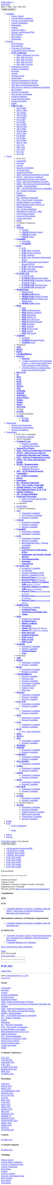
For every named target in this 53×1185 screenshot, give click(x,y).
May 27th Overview (24, 62)
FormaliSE (26, 241)
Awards (14, 73)
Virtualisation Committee (32, 816)
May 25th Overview (24, 57)
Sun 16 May (21, 108)
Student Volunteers (24, 207)
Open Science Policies (25, 214)
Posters (19, 193)
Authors (14, 27)
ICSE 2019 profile (13, 857)
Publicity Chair (28, 688)
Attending (10, 14)
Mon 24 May (21, 126)
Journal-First (16, 78)
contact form (6, 971)
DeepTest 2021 (7, 1093)
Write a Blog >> (7, 2)
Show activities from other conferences (17, 947)
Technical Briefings (19, 96)
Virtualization (27, 501)
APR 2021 (5, 1084)
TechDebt (26, 338)
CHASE (25, 230)
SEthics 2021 (6, 1123)
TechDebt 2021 (7, 1074)
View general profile (8, 956)
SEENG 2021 (6, 1109)
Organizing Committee (31, 513)
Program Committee (30, 444)
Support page (5, 978)
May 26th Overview (24, 60)
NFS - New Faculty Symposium (29, 200)
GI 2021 (4, 1097)
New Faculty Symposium (21, 94)
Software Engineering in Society (24, 83)
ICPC (24, 248)
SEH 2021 (5, 1111)
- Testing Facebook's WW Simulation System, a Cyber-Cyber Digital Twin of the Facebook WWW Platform (37, 363)
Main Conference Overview (27, 55)
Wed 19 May (21, 115)
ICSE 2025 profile (13, 867)
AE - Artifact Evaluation (26, 191)
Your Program (17, 46)
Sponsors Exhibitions (20, 69)
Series (13, 830)
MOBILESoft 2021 (9, 1069)
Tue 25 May (21, 129)
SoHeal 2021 (6, 1125)
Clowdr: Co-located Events (22, 21)
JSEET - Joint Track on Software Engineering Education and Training (31, 178)
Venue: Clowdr (17, 16)
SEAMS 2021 (7, 1150)
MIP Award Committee (31, 814)
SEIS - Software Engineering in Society (32, 181)
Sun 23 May (21, 124)
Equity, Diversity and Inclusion (34, 499)
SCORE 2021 (6, 1140)
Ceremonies (21, 161)
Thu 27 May (21, 133)
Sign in (9, 835)
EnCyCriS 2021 (7, 1095)
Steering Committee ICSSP (33, 573)
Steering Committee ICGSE (33, 575)
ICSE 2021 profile (8, 844)
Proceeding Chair (29, 685)
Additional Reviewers (30, 446)
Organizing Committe (25, 437)
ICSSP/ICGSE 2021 (9, 1067)
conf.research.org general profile (19, 848)
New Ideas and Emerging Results (24, 85)
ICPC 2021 (5, 1064)
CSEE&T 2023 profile (15, 853)
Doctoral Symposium (20, 92)
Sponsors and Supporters (21, 425)
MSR (24, 308)
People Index (21, 506)
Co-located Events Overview (23, 50)
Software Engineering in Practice (24, 80)
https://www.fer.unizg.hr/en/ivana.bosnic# (32, 889)
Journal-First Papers (24, 172)
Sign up (9, 837)
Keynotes (15, 71)
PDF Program (17, 34)
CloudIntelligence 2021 (10, 1091)
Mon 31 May (21, 142)
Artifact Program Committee (33, 812)
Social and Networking (20, 99)
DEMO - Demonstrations (26, 186)
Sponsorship (11, 423)
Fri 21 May (21, 119)
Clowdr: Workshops (19, 23)
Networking (16, 39)
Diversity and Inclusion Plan (22, 32)
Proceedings (16, 37)
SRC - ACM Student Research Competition (34, 188)
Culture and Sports (18, 101)
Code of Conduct (18, 30)
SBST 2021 (6, 1107)
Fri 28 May (21, 135)
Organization (11, 432)
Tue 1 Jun (20, 145)
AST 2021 (5, 1058)
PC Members (27, 570)
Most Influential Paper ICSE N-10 (30, 204)
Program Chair (28, 678)
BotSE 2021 (6, 1088)
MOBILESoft (27, 292)
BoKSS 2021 (6, 1086)
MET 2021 (5, 1100)
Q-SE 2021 (5, 1102)
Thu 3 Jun (20, 149)
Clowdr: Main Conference (22, 18)
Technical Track (17, 76)
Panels (14, 103)
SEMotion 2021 (7, 1114)
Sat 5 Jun (20, 154)
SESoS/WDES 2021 (9, 1120)
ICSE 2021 (5, 841)
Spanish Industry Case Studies (28, 202)
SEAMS (25, 418)
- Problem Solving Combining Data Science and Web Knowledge (36, 369)
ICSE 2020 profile (13, 860)
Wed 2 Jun (20, 147)
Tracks (9, 156)
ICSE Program (17, 44)
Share (3, 951)
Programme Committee (31, 534)
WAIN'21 (5, 1127)
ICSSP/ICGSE (28, 276)
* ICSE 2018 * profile (15, 851)
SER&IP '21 (6, 1116)
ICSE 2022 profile (13, 862)
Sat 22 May (21, 122)
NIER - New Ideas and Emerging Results (33, 184)
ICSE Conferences (18, 826)
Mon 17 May (21, 110)
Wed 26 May (21, 131)
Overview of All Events (21, 48)
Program (9, 41)
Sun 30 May (21, 140)
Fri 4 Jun (20, 152)
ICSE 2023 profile (13, 864)
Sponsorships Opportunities (22, 427)
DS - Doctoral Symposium (27, 198)
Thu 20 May (21, 117)
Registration (16, 25)
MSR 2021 (5, 1071)
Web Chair (26, 690)
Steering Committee (30, 527)
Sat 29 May (21, 138)
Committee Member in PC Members (21, 942)
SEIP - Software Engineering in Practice (32, 175)
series (13, 841)
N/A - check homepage (31, 731)
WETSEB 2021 (7, 1130)
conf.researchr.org (13, 975)
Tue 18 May (21, 112)
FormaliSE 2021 (7, 1062)
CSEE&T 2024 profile (15, 855)
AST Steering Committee (32, 515)
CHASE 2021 (7, 1060)
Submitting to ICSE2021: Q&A (29, 211)
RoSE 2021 (6, 1104)
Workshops (21, 195)
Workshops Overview (20, 67)
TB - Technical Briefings (26, 209)
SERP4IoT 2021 (8, 1118)
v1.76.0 (25, 975)
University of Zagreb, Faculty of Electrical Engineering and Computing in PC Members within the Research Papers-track (28, 937)
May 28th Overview (24, 64)
